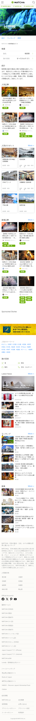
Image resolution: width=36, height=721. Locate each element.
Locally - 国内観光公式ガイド (11, 662)
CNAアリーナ (6, 182)
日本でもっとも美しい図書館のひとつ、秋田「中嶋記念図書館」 (27, 100)
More (30, 146)
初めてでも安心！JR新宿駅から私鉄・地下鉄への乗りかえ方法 (24, 448)
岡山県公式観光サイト (9, 673)
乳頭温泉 (22, 159)
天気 (8, 347)
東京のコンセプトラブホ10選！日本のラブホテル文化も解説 (24, 475)
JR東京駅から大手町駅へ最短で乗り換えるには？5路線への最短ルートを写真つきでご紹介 (24, 457)
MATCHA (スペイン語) (9, 646)
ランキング (11, 38)
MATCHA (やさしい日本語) (10, 642)
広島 (18, 347)
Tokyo (24, 347)
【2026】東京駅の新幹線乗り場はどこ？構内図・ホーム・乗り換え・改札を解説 (24, 466)
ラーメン (25, 349)
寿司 (29, 344)
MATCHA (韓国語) (7, 625)
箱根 (18, 349)
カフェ (5, 344)
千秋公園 (5, 205)
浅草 (10, 344)
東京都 (4, 577)
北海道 (20, 581)
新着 (19, 38)
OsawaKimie (25, 105)
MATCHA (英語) (7, 613)
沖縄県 (20, 585)
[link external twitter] (7, 600)
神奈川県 (5, 589)
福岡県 (4, 585)
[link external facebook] (3, 600)
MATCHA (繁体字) (7, 617)
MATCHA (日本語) (7, 609)
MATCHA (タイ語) (7, 621)
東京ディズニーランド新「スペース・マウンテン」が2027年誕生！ (24, 413)
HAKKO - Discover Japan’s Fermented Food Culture (16, 687)
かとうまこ (25, 268)
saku (6, 294)
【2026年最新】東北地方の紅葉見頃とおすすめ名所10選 (9, 100)
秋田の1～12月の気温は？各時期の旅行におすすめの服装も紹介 (9, 126)
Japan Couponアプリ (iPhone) (11, 650)
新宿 (8, 352)
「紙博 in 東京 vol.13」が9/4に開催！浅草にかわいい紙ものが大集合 (24, 404)
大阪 (19, 344)
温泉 (24, 344)
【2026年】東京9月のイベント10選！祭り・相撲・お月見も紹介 (24, 509)
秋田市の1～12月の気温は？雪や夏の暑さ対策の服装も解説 (27, 236)
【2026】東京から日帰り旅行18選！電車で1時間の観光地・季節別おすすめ (24, 439)
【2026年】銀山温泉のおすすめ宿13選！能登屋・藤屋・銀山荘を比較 (24, 518)
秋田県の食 (18, 6)
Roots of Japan (7, 677)
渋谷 (4, 349)
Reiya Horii (25, 294)
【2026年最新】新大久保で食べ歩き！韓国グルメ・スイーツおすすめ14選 (24, 491)
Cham (6, 130)
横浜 (4, 352)
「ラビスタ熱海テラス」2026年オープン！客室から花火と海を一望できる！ (24, 500)
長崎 (13, 349)
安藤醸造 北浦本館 (25, 182)
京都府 (4, 581)
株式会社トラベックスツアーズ (27, 130)
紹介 (3, 38)
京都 (15, 344)
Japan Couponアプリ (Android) (12, 654)
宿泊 (4, 347)
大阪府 (20, 577)
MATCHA (7, 105)
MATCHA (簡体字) (7, 629)
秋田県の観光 (7, 6)
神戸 (8, 349)
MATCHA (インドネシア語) (10, 634)
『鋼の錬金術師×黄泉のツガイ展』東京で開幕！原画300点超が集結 (24, 422)
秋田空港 (22, 205)
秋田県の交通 (30, 6)
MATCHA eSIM (6, 658)
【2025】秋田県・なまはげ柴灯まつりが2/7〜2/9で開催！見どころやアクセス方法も (27, 266)
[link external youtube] (16, 600)
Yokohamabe (25, 240)
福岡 (29, 347)
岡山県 (20, 589)
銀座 (13, 347)
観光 (6, 367)
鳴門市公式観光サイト (9, 681)
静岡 (31, 349)
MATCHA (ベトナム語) (9, 638)
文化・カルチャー (26, 367)
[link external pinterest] (11, 600)
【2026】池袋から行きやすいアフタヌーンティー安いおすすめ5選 (24, 527)
